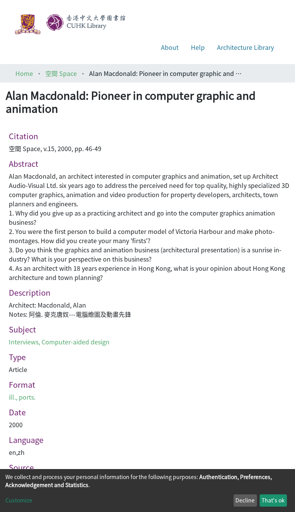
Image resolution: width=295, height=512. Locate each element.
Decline (245, 500)
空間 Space (61, 73)
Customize (18, 500)
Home (24, 73)
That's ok (273, 500)
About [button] (170, 47)
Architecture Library (245, 47)
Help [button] (198, 47)
